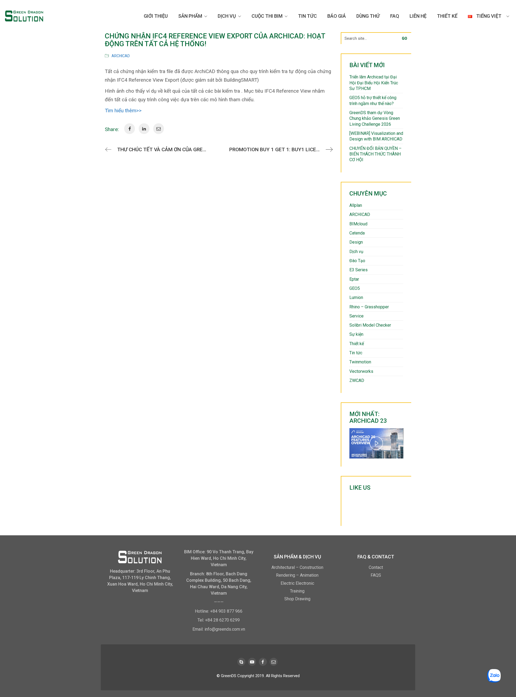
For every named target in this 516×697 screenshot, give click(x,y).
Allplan (355, 205)
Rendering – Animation (297, 575)
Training (297, 591)
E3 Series (358, 269)
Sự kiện (356, 334)
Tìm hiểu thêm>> (123, 111)
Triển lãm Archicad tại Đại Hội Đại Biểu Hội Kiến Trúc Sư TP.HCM (373, 82)
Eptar (354, 279)
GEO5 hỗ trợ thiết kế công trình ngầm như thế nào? (372, 100)
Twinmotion (360, 361)
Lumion (356, 297)
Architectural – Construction (297, 567)
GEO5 (354, 288)
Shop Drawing (297, 598)
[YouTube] (252, 662)
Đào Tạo (357, 260)
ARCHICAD (121, 56)
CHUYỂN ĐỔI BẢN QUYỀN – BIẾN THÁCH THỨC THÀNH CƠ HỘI (375, 154)
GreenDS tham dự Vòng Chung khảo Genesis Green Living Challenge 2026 (374, 118)
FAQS (376, 575)
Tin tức (355, 352)
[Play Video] (376, 443)
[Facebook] (263, 662)
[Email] (274, 662)
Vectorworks (361, 371)
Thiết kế (356, 343)
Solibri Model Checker (370, 325)
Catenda (357, 233)
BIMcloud (358, 223)
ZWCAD (356, 380)
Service (356, 316)
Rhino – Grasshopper (369, 306)
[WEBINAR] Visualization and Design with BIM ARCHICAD (376, 136)
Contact (376, 567)
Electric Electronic (297, 583)
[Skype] (241, 662)
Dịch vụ (356, 251)
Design (356, 242)
